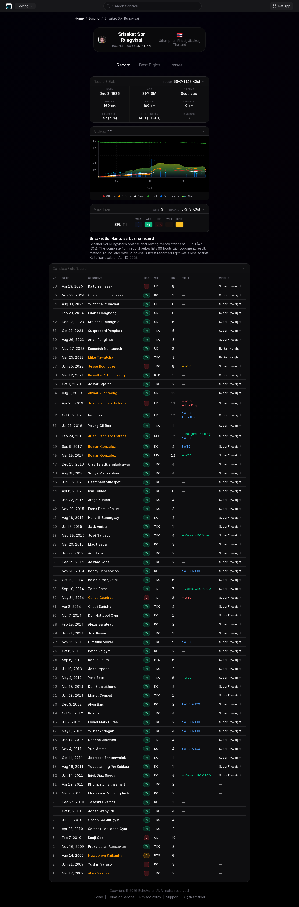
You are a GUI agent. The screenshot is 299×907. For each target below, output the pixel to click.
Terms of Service (121, 897)
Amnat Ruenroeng (102, 393)
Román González (102, 446)
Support (172, 897)
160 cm (110, 106)
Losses (176, 64)
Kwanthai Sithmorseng (106, 375)
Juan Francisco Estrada (107, 403)
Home (79, 18)
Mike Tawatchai (101, 357)
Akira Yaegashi (100, 873)
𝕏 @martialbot (194, 897)
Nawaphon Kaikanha (105, 855)
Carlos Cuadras (100, 598)
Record (124, 64)
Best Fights (150, 64)
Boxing (23, 6)
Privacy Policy (150, 897)
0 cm (189, 106)
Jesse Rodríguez (102, 366)
